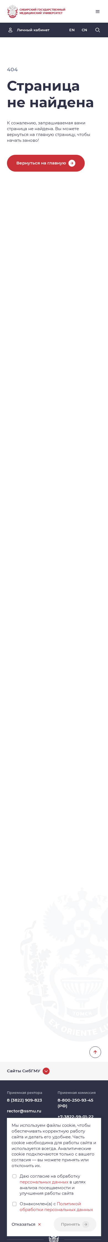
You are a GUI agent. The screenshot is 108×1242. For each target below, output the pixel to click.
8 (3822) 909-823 (24, 1100)
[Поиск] (97, 30)
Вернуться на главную (41, 163)
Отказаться (23, 1224)
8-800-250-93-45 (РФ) (75, 1103)
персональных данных (44, 1182)
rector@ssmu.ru (24, 1111)
